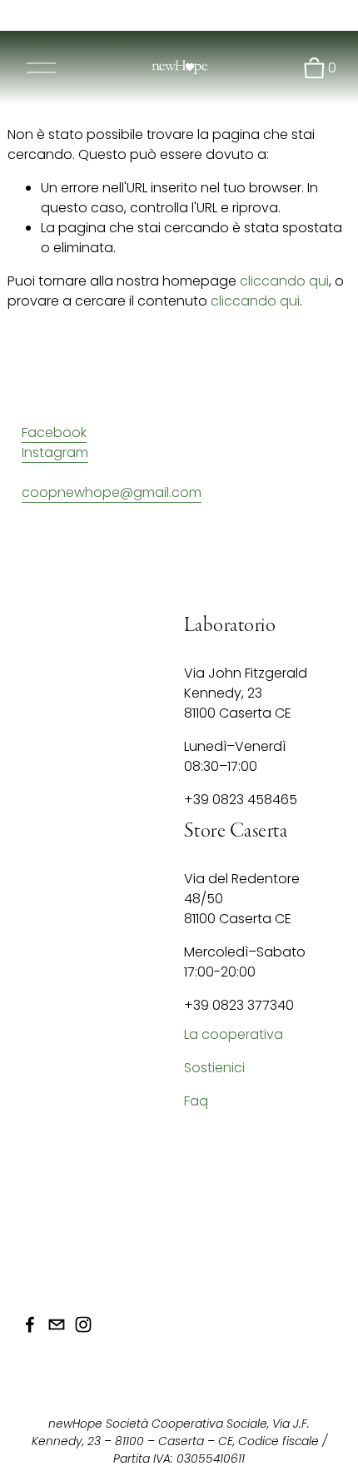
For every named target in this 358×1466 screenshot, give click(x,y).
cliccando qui (284, 281)
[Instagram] (83, 1324)
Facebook (54, 432)
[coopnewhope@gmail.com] (56, 1324)
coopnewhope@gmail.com (111, 492)
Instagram (55, 452)
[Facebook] (30, 1324)
